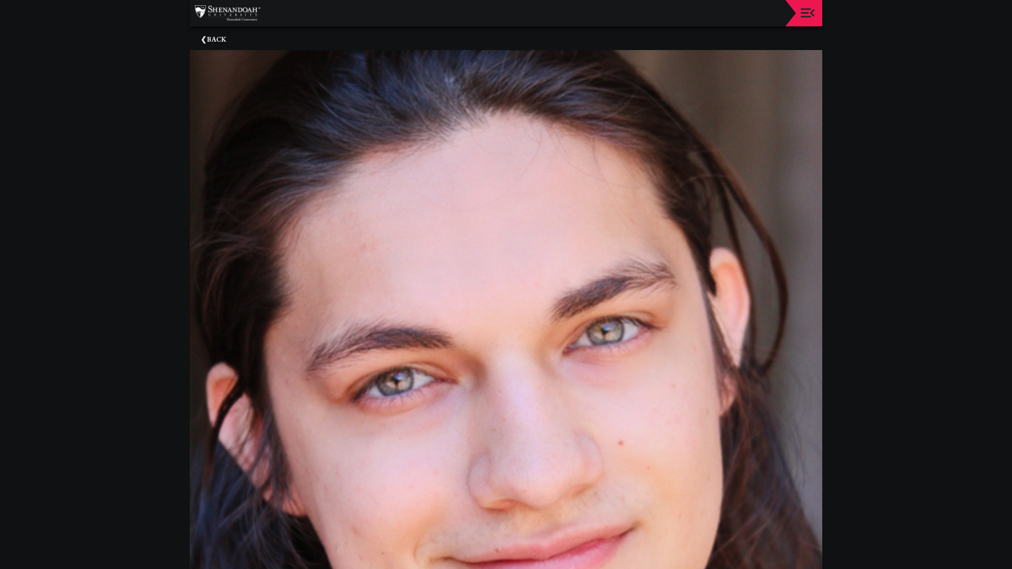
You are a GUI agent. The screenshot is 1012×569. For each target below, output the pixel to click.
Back (216, 39)
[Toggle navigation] (808, 13)
